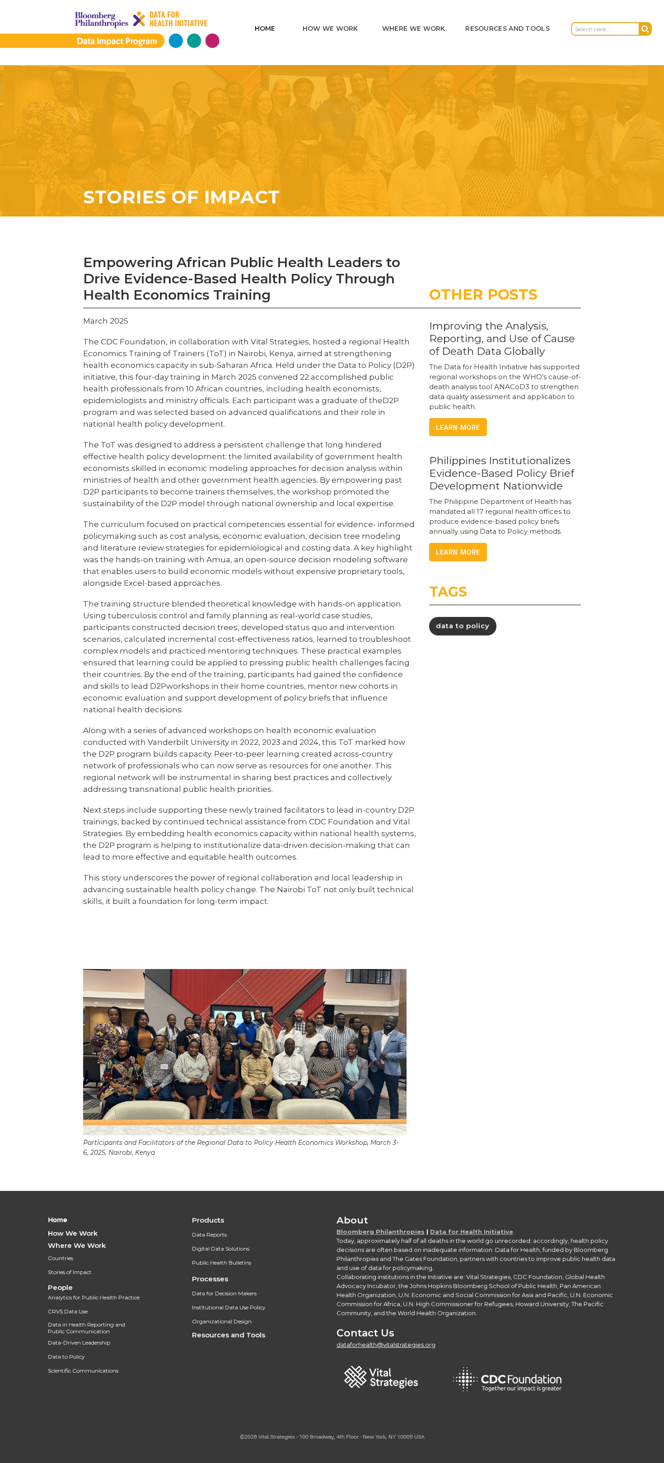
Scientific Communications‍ (83, 1370)
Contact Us (365, 1333)
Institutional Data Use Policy (229, 1307)
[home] (124, 29)
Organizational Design (222, 1321)
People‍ (60, 1287)
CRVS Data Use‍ (68, 1311)
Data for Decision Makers (224, 1293)
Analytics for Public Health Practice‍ (94, 1297)
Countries (60, 1258)
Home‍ (57, 1220)
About (352, 1220)
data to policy (463, 625)
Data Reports (209, 1234)
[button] (330, 29)
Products (208, 1220)
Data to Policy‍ (66, 1356)
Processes (210, 1279)
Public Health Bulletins (221, 1262)
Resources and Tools (228, 1335)
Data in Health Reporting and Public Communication (86, 1328)
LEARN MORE (458, 427)
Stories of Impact (70, 1272)
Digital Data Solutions (220, 1248)
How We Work (73, 1233)
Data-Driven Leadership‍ (79, 1342)
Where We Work (77, 1245)
